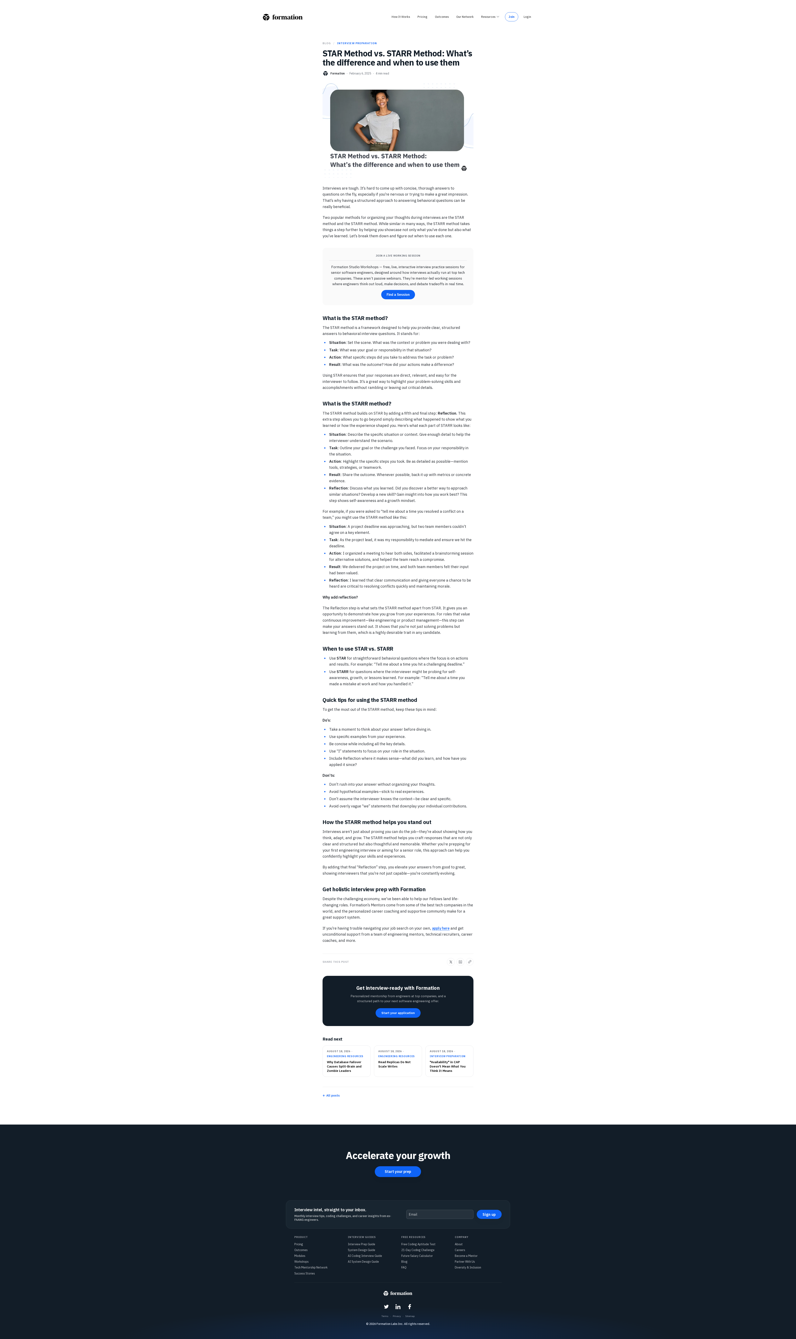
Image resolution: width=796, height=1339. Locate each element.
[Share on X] (451, 962)
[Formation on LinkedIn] (398, 1307)
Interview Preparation (357, 43)
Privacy (397, 1316)
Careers (460, 1250)
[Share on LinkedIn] (460, 962)
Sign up (489, 1214)
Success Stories (304, 1273)
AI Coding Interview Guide (365, 1256)
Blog (327, 43)
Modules (299, 1256)
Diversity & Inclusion (468, 1267)
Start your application (398, 1013)
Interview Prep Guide (361, 1244)
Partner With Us (465, 1262)
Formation (337, 73)
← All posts (331, 1095)
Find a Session (398, 294)
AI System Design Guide (363, 1262)
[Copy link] (469, 961)
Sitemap (410, 1316)
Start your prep (398, 1171)
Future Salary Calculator (417, 1256)
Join (511, 17)
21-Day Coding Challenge (417, 1250)
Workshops (301, 1262)
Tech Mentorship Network (311, 1267)
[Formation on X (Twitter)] (386, 1307)
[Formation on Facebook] (409, 1307)
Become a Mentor (466, 1256)
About (459, 1244)
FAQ (403, 1267)
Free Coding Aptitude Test (418, 1244)
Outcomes (301, 1250)
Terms (384, 1316)
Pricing (298, 1244)
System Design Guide (361, 1250)
